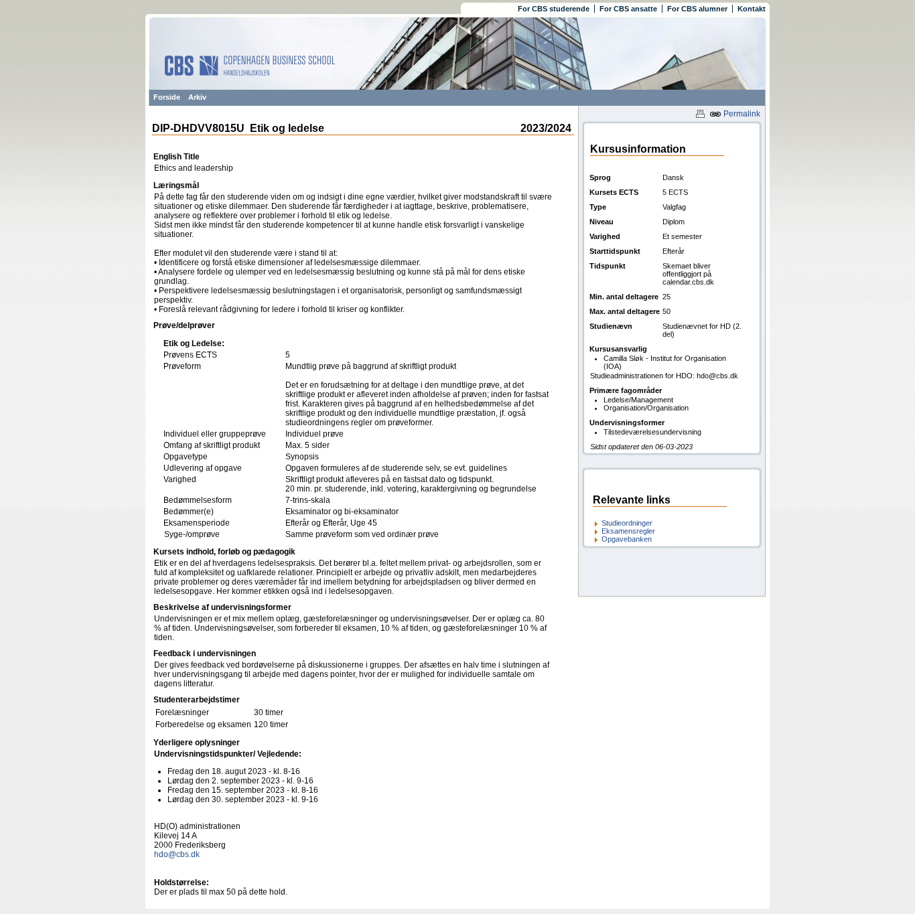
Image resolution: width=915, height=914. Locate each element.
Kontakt (751, 9)
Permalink (740, 114)
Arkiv (197, 97)
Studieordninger (627, 523)
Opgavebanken (627, 539)
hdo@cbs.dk (177, 854)
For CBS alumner (697, 9)
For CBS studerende (553, 9)
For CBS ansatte (628, 9)
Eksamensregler (628, 531)
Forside (166, 97)
